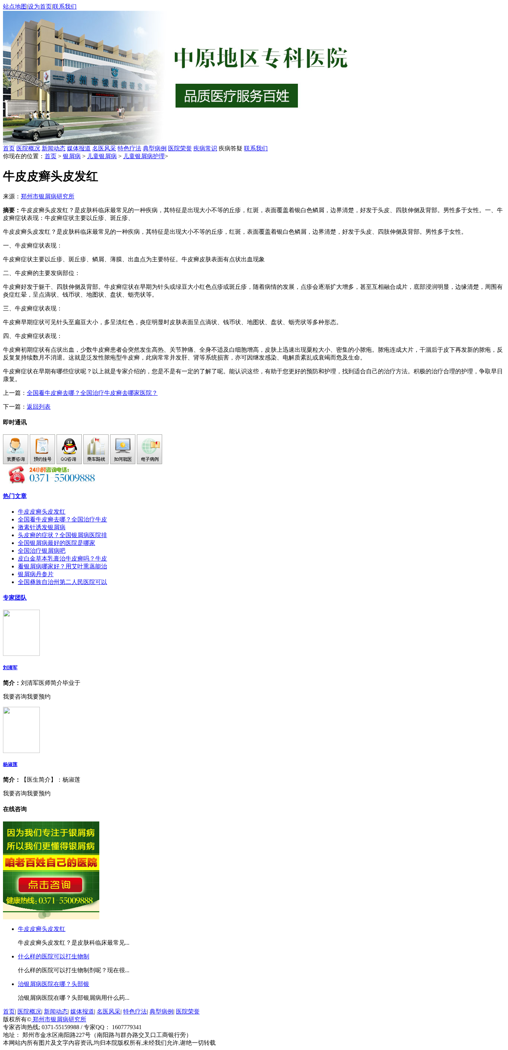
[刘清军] (21, 654)
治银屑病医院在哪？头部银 (53, 984)
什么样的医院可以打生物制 (53, 956)
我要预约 (39, 696)
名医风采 (104, 148)
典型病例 (155, 148)
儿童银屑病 (102, 156)
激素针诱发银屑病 (41, 527)
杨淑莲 (10, 764)
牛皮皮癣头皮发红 (41, 511)
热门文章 (15, 496)
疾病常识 (205, 148)
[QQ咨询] (69, 462)
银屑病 (72, 156)
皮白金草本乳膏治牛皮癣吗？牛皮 (62, 558)
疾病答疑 (230, 148)
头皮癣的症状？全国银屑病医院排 (62, 535)
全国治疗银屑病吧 (41, 551)
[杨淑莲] (21, 751)
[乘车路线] (96, 462)
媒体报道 (79, 148)
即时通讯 (15, 422)
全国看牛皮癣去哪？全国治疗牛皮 (62, 519)
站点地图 (15, 6)
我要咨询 (15, 696)
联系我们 (65, 6)
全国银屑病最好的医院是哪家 (56, 543)
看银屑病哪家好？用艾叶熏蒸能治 (62, 566)
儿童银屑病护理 (144, 156)
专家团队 (15, 597)
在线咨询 (15, 809)
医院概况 (28, 148)
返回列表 (39, 406)
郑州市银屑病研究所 (47, 196)
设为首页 (40, 6)
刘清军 (10, 667)
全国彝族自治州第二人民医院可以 (62, 582)
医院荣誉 (180, 148)
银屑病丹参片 (36, 574)
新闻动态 (53, 148)
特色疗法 (129, 148)
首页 (9, 148)
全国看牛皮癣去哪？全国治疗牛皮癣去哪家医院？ (92, 393)
